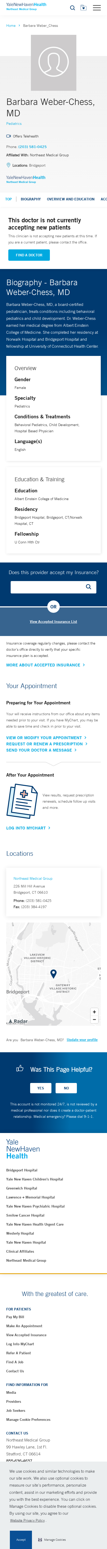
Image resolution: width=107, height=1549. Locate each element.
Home (11, 25)
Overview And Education (71, 199)
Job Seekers (15, 1410)
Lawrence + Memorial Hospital (30, 1197)
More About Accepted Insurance (43, 665)
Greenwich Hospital (21, 1188)
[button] (52, 1540)
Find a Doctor (29, 255)
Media (11, 1392)
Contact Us (15, 1371)
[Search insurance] (90, 587)
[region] (53, 974)
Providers (13, 1401)
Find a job (14, 1362)
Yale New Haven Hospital (26, 1242)
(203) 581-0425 (32, 146)
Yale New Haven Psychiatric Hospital (35, 1206)
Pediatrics (14, 123)
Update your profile (82, 1039)
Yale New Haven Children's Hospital (34, 1179)
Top (8, 199)
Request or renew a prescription (44, 744)
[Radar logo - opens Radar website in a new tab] (18, 1021)
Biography (31, 199)
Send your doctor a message (39, 750)
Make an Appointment (24, 1326)
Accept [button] (20, 1540)
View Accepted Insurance (26, 1335)
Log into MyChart (20, 1344)
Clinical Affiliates (20, 1251)
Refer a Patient (18, 1353)
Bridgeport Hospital (21, 1170)
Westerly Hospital (20, 1233)
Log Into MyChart (26, 828)
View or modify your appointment (44, 738)
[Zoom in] (94, 1012)
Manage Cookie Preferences (28, 1419)
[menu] (97, 7)
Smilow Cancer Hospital (25, 1215)
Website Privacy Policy (27, 1520)
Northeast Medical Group (33, 878)
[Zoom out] (94, 1019)
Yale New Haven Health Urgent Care (35, 1224)
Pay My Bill (15, 1317)
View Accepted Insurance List (53, 621)
